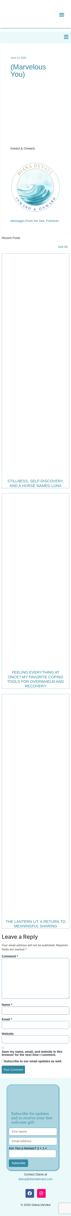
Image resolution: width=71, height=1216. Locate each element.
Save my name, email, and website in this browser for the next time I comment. (32, 1053)
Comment (10, 956)
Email (7, 1019)
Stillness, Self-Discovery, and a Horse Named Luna (35, 483)
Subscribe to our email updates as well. (33, 1061)
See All (63, 247)
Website (8, 1033)
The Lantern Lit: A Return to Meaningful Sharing (35, 923)
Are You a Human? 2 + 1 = (28, 1148)
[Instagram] (41, 1193)
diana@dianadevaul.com (35, 1179)
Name (7, 1004)
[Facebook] (30, 1193)
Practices (52, 221)
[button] (62, 14)
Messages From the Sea (27, 221)
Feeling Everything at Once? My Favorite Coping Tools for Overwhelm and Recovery (35, 679)
